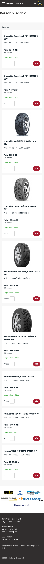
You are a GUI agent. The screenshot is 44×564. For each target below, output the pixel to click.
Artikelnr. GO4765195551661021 (21, 79)
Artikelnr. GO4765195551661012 (21, 39)
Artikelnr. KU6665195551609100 (21, 416)
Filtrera (7, 27)
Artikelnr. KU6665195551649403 (20, 453)
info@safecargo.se (10, 539)
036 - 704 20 (7, 537)
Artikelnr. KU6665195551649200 (20, 378)
